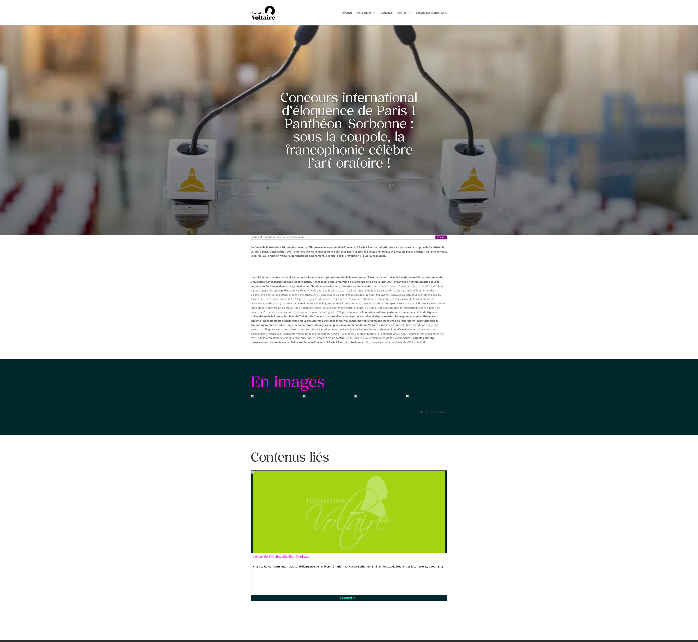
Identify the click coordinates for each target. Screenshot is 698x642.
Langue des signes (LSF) (431, 12)
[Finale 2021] (252, 396)
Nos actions (364, 12)
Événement (441, 237)
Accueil (347, 12)
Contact (402, 12)
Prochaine (438, 412)
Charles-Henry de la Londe (290, 236)
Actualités (386, 12)
